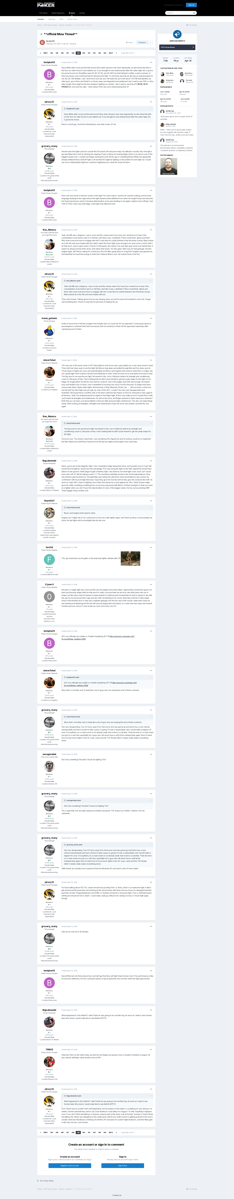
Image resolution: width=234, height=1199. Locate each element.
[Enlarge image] (130, 558)
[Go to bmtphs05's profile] (49, 74)
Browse (72, 13)
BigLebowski (49, 460)
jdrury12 (49, 102)
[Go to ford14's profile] (49, 559)
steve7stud (49, 360)
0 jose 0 (49, 584)
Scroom (189, 80)
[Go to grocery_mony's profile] (49, 158)
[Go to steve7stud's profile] (49, 372)
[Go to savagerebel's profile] (49, 766)
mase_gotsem (49, 318)
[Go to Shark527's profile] (49, 512)
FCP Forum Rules (168, 47)
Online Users (72, 19)
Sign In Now (122, 1166)
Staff (61, 19)
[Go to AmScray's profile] (162, 112)
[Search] (194, 13)
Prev (46, 53)
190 (83, 53)
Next (111, 53)
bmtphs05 (49, 62)
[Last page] (116, 53)
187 (67, 53)
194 (104, 53)
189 (78, 53)
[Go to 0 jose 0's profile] (49, 596)
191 (89, 53)
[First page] (40, 53)
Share (130, 42)
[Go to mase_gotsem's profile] (49, 330)
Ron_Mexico (49, 229)
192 (94, 53)
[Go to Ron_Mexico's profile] (49, 244)
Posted (69, 62)
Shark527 (49, 500)
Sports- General (69, 44)
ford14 (49, 547)
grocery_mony (49, 146)
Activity (82, 13)
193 (99, 53)
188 (73, 53)
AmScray (170, 111)
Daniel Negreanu (58, 13)
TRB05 (49, 1049)
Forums (41, 19)
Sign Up (191, 5)
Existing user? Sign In (173, 5)
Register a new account (70, 1166)
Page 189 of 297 (127, 53)
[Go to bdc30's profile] (42, 42)
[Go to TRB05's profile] (49, 1061)
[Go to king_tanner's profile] (162, 81)
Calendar (51, 19)
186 (62, 53)
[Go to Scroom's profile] (182, 81)
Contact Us (117, 1195)
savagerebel (49, 754)
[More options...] (151, 62)
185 (57, 53)
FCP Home (43, 13)
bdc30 (51, 41)
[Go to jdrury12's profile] (49, 114)
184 (51, 53)
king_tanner (171, 80)
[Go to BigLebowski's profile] (49, 472)
